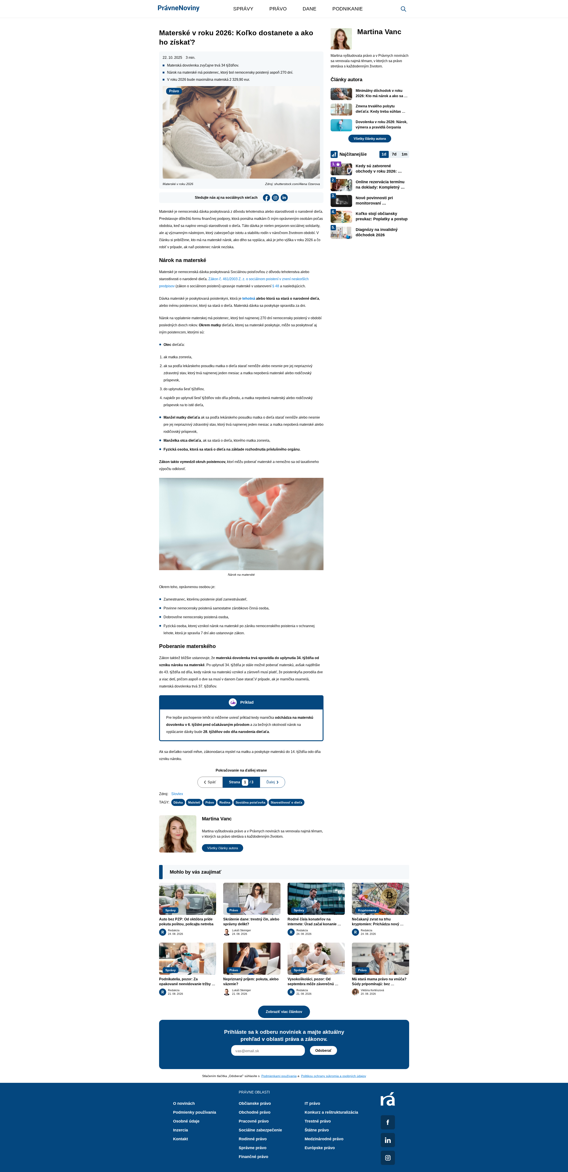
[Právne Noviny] (178, 9)
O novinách (184, 1103)
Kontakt (180, 1139)
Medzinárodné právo (324, 1139)
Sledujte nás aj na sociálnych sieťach (226, 197)
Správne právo (252, 1148)
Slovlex (177, 794)
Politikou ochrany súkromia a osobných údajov (333, 1076)
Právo (174, 91)
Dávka (178, 802)
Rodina (224, 802)
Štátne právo (317, 1130)
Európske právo (320, 1148)
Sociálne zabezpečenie (260, 1130)
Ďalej (270, 782)
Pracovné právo (254, 1121)
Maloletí (194, 802)
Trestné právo (318, 1121)
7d (394, 154)
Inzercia (180, 1130)
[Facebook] (266, 197)
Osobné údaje (186, 1121)
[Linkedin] (284, 197)
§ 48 (275, 286)
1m (404, 154)
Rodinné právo (253, 1139)
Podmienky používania (194, 1112)
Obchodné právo (254, 1112)
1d (384, 154)
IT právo (312, 1103)
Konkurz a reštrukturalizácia (331, 1112)
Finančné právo (253, 1156)
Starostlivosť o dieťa (286, 802)
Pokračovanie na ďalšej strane (241, 770)
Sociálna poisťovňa (250, 802)
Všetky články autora (222, 848)
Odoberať (323, 1050)
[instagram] (275, 197)
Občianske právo (255, 1103)
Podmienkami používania (279, 1076)
